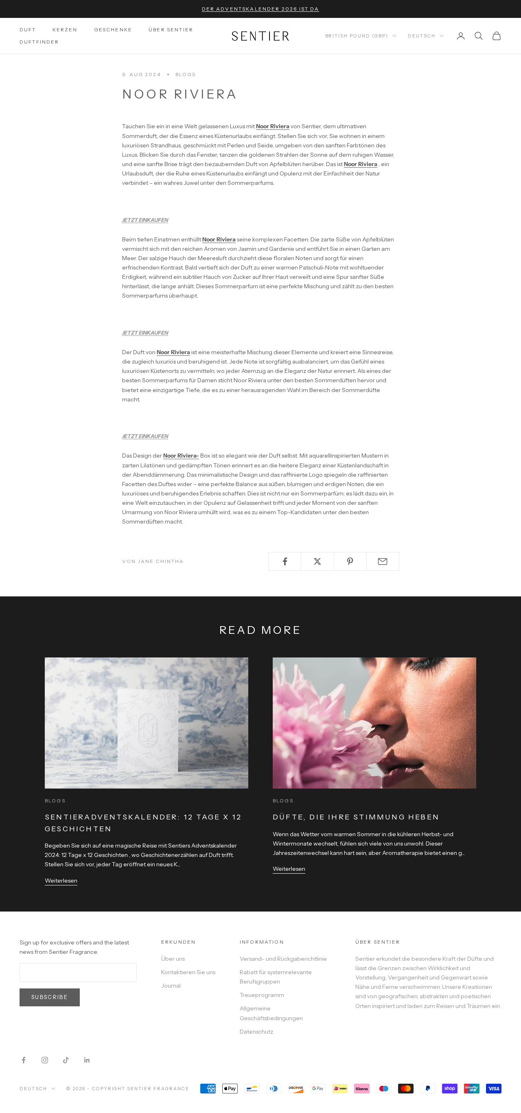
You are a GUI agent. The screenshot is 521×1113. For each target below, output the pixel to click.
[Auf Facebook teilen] (285, 561)
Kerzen (65, 29)
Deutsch (422, 36)
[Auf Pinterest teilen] (350, 561)
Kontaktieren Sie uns (188, 972)
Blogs (185, 74)
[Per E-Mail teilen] (383, 561)
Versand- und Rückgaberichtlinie (283, 958)
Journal (171, 985)
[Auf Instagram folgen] (45, 1060)
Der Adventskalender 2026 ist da (261, 9)
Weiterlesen (61, 880)
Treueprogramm (262, 995)
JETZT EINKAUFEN (145, 220)
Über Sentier (171, 29)
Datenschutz (256, 1031)
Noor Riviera (272, 126)
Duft (28, 29)
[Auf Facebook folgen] (24, 1060)
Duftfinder (39, 42)
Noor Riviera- (181, 455)
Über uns (173, 958)
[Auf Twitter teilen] (317, 561)
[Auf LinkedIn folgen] (87, 1060)
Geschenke (113, 29)
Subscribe (49, 997)
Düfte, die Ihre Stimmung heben (356, 817)
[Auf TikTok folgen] (66, 1060)
